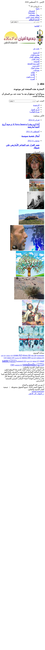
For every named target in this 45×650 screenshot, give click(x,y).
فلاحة (33, 75)
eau (34, 355)
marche (18, 358)
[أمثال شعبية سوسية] (35, 208)
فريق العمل (35, 110)
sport (29, 361)
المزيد (32, 79)
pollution (40, 358)
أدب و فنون (30, 77)
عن (38, 107)
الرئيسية (36, 53)
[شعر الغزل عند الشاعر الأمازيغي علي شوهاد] (27, 250)
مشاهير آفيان (34, 57)
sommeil (21, 361)
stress (36, 361)
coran (17, 355)
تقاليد (33, 72)
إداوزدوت (35, 66)
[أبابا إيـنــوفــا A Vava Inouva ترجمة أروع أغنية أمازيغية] (35, 178)
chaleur (9, 355)
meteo (26, 358)
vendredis (33, 364)
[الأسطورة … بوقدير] (33, 325)
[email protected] (38, 391)
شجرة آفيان (34, 55)
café (3, 355)
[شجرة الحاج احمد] (30, 276)
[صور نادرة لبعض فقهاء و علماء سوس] (31, 351)
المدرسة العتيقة (33, 64)
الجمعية (36, 61)
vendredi (18, 365)
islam (10, 358)
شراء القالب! (34, 112)
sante (9, 360)
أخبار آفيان (35, 59)
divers (27, 355)
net (33, 358)
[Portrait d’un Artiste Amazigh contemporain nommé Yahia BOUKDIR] (36, 191)
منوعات (36, 70)
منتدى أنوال (35, 68)
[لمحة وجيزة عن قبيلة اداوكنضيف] (31, 224)
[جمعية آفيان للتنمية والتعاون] (24, 45)
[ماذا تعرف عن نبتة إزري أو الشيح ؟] (29, 299)
